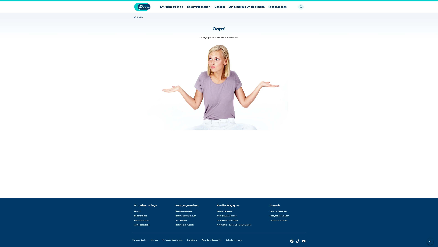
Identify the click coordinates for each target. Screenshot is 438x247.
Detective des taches (278, 211)
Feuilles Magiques (228, 205)
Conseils (275, 205)
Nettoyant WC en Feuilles (227, 220)
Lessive (137, 211)
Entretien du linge (145, 205)
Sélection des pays (234, 240)
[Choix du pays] (430, 241)
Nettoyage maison (187, 205)
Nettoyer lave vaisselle (184, 225)
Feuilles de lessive (224, 211)
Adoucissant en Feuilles (227, 216)
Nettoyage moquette (183, 211)
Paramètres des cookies (211, 240)
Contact (154, 240)
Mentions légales (139, 240)
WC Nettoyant (181, 220)
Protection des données (172, 240)
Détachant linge (140, 216)
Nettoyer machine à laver (185, 216)
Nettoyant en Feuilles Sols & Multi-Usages (234, 225)
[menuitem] (171, 7)
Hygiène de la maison (278, 220)
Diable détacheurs (141, 220)
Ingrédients (192, 240)
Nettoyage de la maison (279, 216)
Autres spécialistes (142, 225)
